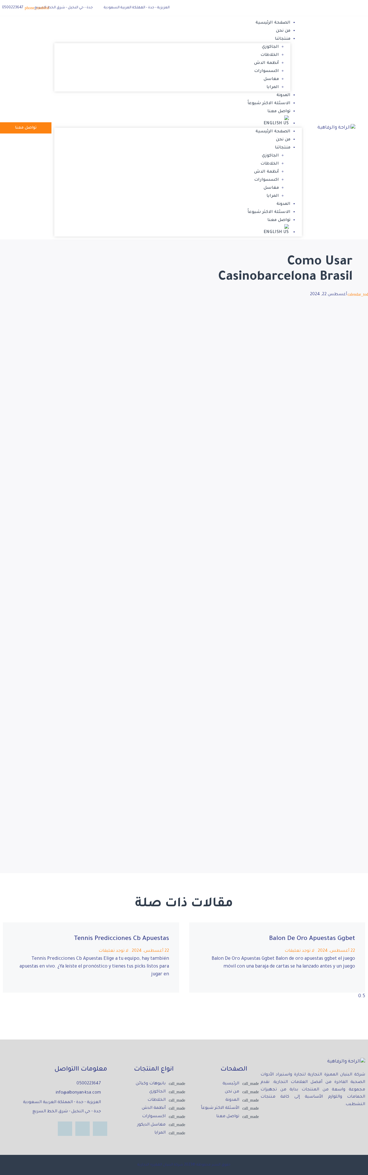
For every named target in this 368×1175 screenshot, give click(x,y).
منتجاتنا (282, 39)
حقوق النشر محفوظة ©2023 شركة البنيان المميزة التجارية (184, 1165)
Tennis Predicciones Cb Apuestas (121, 939)
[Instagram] (82, 1128)
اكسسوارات (266, 71)
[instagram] (335, 8)
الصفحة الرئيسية (273, 23)
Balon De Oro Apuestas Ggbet (312, 939)
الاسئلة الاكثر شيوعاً (269, 103)
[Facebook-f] (100, 1128)
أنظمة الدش (266, 63)
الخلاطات (269, 55)
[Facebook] (360, 7)
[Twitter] (347, 7)
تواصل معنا (278, 111)
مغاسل (271, 79)
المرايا (273, 87)
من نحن (283, 31)
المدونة (283, 95)
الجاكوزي (270, 47)
